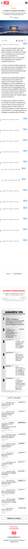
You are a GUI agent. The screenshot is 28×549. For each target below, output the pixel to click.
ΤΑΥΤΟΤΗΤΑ (14, 527)
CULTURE (7, 5)
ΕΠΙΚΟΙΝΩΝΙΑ (14, 529)
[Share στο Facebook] (24, 44)
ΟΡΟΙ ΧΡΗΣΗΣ (6, 300)
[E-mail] (22, 41)
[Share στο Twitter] (26, 44)
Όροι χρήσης (6, 540)
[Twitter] (26, 34)
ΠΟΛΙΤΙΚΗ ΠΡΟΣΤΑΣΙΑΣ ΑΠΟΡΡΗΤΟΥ (17, 300)
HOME (2, 5)
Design (11, 5)
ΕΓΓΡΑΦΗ (23, 298)
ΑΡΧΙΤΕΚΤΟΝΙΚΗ (17, 273)
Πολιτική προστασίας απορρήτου (17, 540)
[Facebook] (24, 34)
